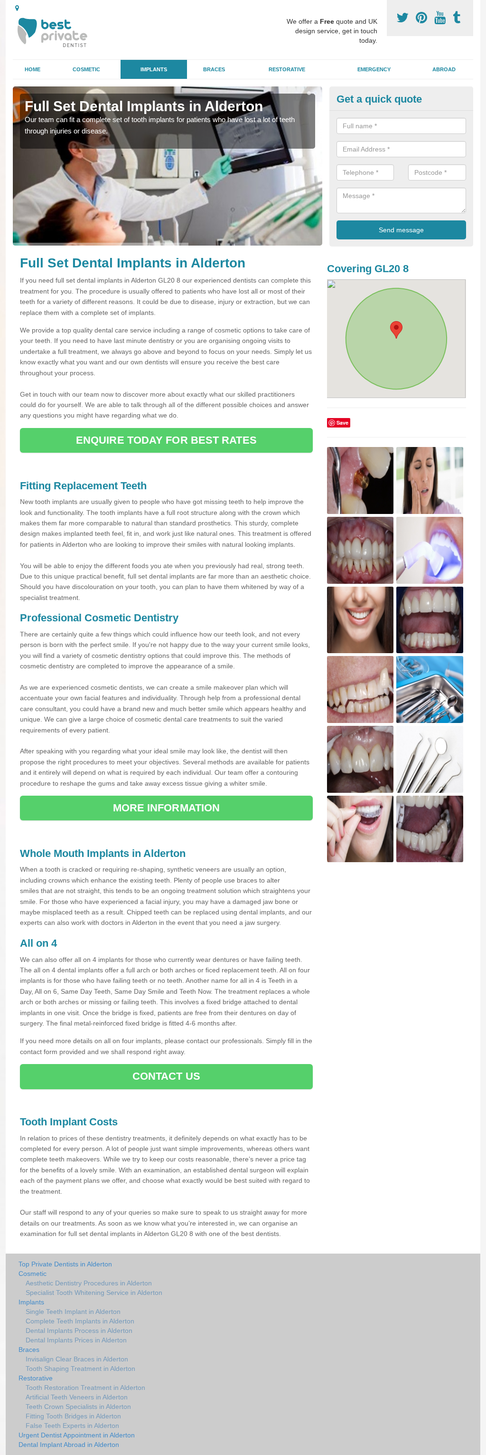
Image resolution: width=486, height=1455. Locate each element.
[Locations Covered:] (17, 8)
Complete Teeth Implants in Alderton (80, 1321)
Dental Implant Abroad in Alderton (69, 1444)
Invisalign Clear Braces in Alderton (77, 1359)
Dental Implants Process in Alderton (79, 1330)
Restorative (287, 69)
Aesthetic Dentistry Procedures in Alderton (89, 1283)
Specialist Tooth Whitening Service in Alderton (94, 1292)
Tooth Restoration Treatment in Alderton (85, 1387)
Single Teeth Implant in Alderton (73, 1311)
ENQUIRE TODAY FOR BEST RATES (166, 440)
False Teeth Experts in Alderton (72, 1425)
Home (32, 69)
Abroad (444, 69)
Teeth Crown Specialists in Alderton (78, 1406)
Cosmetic (86, 69)
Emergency (374, 69)
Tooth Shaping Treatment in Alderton (80, 1368)
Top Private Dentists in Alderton (65, 1264)
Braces (214, 69)
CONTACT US (166, 1076)
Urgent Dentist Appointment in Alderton (77, 1435)
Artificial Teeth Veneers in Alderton (77, 1397)
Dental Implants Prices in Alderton (76, 1340)
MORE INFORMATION (166, 808)
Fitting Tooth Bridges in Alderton (73, 1416)
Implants (153, 69)
